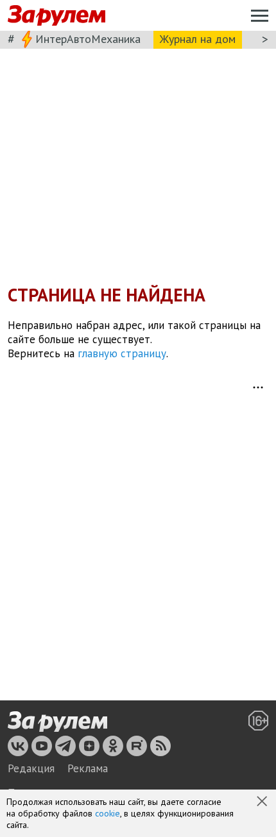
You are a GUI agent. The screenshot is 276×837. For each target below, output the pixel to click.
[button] (263, 802)
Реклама (87, 768)
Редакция (31, 768)
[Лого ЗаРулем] (56, 15)
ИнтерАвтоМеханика (88, 38)
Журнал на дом (198, 38)
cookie (107, 813)
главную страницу (122, 353)
